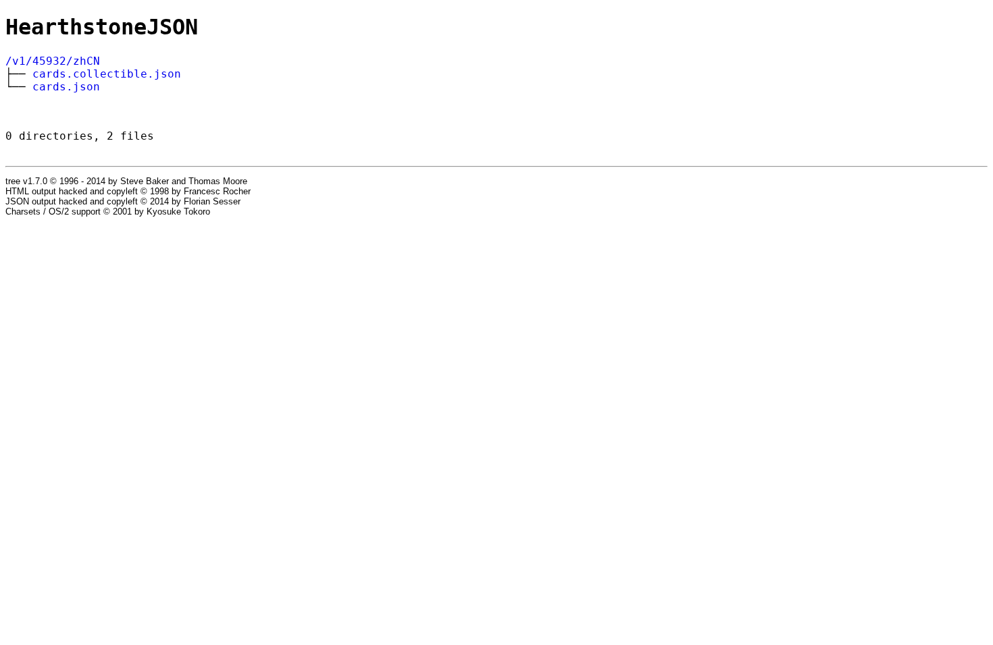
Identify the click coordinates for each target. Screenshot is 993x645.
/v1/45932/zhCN (52, 61)
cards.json (66, 86)
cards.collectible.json (106, 73)
